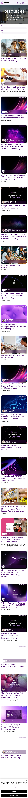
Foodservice (21, 91)
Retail (24, 91)
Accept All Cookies (14, 795)
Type (2, 25)
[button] (20, 3)
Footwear (18, 183)
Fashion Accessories (13, 183)
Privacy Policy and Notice (14, 785)
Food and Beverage (14, 91)
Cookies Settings (14, 787)
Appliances (19, 244)
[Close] (26, 780)
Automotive (24, 244)
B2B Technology (9, 245)
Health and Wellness (17, 528)
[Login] (17, 3)
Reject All (14, 791)
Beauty (8, 91)
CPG (10, 91)
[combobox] (14, 28)
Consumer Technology (15, 212)
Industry (2, 30)
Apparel (8, 183)
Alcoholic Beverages (10, 244)
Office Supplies (23, 183)
